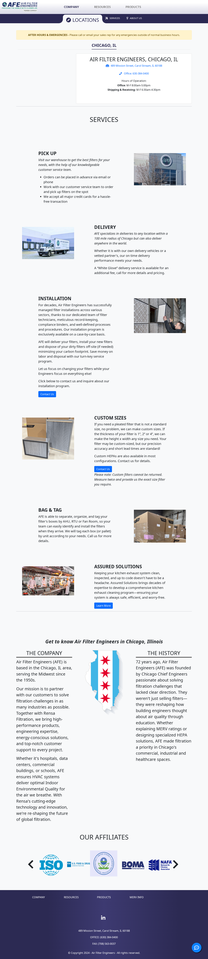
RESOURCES (71, 897)
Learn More (103, 605)
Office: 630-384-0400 (136, 73)
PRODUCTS (104, 897)
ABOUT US (136, 18)
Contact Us (47, 394)
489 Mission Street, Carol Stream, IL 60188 (136, 65)
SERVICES (115, 18)
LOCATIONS (85, 20)
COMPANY (38, 897)
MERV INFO (137, 897)
